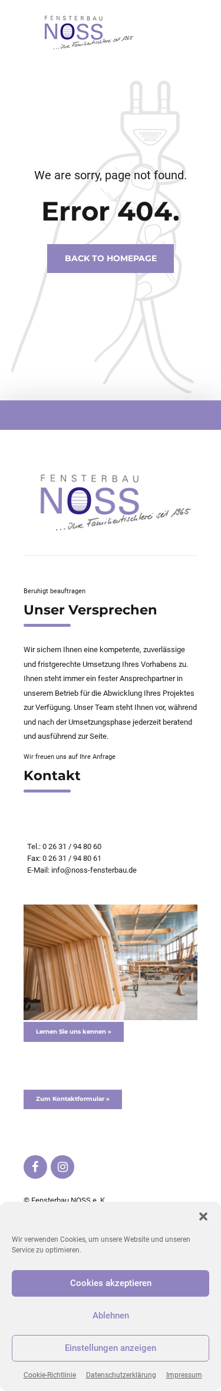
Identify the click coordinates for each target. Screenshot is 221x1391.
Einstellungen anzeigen (110, 1348)
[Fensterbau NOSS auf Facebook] (35, 1167)
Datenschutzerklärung (121, 1375)
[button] (203, 1216)
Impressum (184, 1375)
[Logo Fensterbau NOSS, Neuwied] (110, 502)
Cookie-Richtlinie (50, 1375)
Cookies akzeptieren (110, 1283)
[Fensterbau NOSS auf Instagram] (62, 1167)
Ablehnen (111, 1315)
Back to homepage (111, 259)
